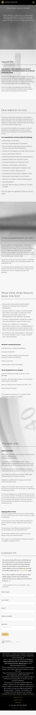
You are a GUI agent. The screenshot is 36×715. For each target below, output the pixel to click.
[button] (33, 2)
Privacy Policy (23, 570)
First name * (5, 592)
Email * (3, 608)
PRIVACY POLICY (18, 697)
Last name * (5, 600)
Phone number (6, 616)
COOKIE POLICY (18, 700)
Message (4, 624)
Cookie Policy (27, 713)
